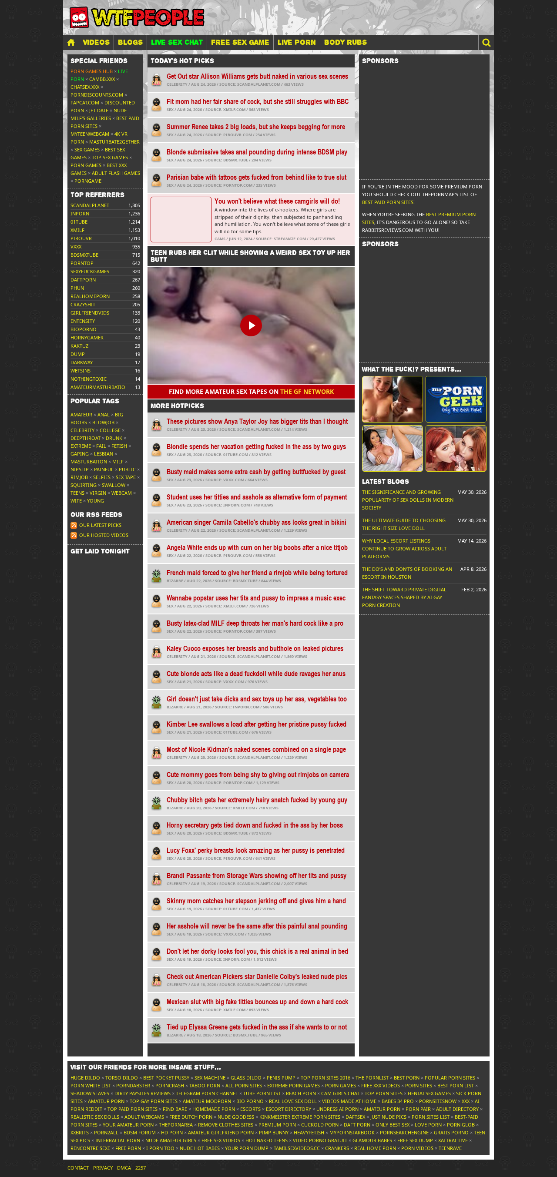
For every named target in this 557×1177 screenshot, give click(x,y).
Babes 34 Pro (398, 1101)
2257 (140, 1167)
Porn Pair (418, 1109)
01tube (78, 221)
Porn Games (85, 165)
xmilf (77, 230)
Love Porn (428, 1124)
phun (77, 288)
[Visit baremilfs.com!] (392, 448)
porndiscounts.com (96, 94)
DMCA (124, 1167)
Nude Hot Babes (200, 1148)
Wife (76, 500)
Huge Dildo (85, 1077)
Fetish (119, 446)
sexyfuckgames (89, 271)
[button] (486, 42)
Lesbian (103, 453)
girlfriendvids (89, 312)
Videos (96, 42)
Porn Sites (418, 1085)
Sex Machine (210, 1077)
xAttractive (453, 1140)
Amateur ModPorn (207, 1101)
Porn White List (90, 1085)
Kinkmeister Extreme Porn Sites (299, 1116)
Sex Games (87, 149)
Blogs (130, 42)
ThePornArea (176, 1124)
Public (127, 469)
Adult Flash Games (116, 173)
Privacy (103, 1167)
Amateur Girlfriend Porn (221, 1132)
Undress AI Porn (337, 1109)
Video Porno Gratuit (320, 1140)
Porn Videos (417, 1148)
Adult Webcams (144, 1116)
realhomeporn (90, 296)
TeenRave (450, 1148)
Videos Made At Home (349, 1101)
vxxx (75, 246)
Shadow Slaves (89, 1093)
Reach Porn (301, 1093)
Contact (78, 1167)
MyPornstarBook (352, 1132)
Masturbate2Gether (114, 141)
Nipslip (79, 469)
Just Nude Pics (388, 1116)
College (110, 430)
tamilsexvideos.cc (297, 1148)
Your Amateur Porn (128, 1124)
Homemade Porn (213, 1109)
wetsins (80, 370)
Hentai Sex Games (429, 1093)
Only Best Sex (392, 1124)
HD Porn (172, 1132)
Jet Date (98, 110)
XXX (466, 1101)
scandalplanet (89, 205)
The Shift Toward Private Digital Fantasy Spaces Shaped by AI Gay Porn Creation (404, 597)
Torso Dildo (121, 1077)
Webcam (121, 493)
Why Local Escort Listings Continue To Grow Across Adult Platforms (404, 548)
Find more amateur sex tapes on (251, 391)
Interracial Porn (117, 1140)
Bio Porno (250, 1101)
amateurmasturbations (100, 387)
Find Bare (175, 1109)
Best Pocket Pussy (166, 1077)
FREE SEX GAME (240, 42)
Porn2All (106, 1132)
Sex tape (126, 477)
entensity (82, 321)
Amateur (81, 414)
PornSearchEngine (404, 1132)
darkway (81, 362)
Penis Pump (281, 1077)
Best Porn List (455, 1085)
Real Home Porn (375, 1148)
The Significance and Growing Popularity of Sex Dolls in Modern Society (407, 500)
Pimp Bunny (274, 1132)
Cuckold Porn (320, 1124)
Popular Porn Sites (450, 1077)
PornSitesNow (437, 1101)
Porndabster (133, 1085)
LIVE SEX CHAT (177, 42)
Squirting (83, 485)
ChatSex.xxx (84, 87)
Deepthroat (85, 438)
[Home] (71, 42)
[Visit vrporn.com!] (456, 448)
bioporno (83, 329)
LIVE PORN (297, 42)
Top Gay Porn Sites (154, 1101)
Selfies (102, 477)
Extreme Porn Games (293, 1085)
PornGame (87, 181)
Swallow (113, 485)
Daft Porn (357, 1124)
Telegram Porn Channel (207, 1093)
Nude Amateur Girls (170, 1140)
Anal (103, 414)
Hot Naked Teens (266, 1140)
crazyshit (82, 304)
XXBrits (79, 1132)
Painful (104, 469)
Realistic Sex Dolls (94, 1116)
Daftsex (355, 1116)
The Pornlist (372, 1077)
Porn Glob (461, 1124)
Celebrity (82, 430)
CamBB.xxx (102, 79)
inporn (79, 213)
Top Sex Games (110, 157)
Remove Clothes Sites (225, 1124)
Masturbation (88, 461)
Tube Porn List (262, 1093)
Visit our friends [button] (145, 1067)
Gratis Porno (451, 1132)
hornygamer (87, 337)
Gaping (79, 453)
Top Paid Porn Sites (132, 1109)
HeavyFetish (309, 1132)
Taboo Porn (204, 1085)
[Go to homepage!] (137, 17)
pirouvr (81, 238)
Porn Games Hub (91, 71)
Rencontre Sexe (90, 1148)
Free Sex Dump (415, 1140)
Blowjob (103, 422)
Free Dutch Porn (190, 1116)
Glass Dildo (246, 1077)
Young (95, 500)
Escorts (250, 1109)
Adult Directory (457, 1109)
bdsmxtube (84, 254)
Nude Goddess (236, 1116)
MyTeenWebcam (89, 134)
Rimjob (79, 477)
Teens (77, 493)
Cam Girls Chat (340, 1093)
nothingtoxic (88, 379)
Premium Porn (277, 1124)
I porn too (160, 1148)
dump (77, 354)
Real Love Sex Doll (293, 1101)
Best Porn (406, 1077)
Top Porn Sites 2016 (325, 1077)
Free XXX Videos (380, 1085)
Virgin (98, 493)
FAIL (101, 446)
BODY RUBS (345, 42)
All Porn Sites (243, 1085)
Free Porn (128, 1148)
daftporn (83, 279)
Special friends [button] (99, 60)
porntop (82, 263)
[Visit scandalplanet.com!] (392, 399)
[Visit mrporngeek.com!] (456, 399)
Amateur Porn (106, 1101)
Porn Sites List (431, 1116)
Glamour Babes (372, 1140)
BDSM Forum (140, 1132)
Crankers (337, 1148)
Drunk (114, 438)
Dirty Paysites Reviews (142, 1093)
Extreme (80, 446)
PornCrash (169, 1085)
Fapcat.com (84, 102)
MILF (118, 461)
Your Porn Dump (246, 1148)
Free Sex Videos (220, 1140)
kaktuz (79, 345)
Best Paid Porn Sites (387, 202)
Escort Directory (288, 1109)
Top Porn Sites (384, 1093)
